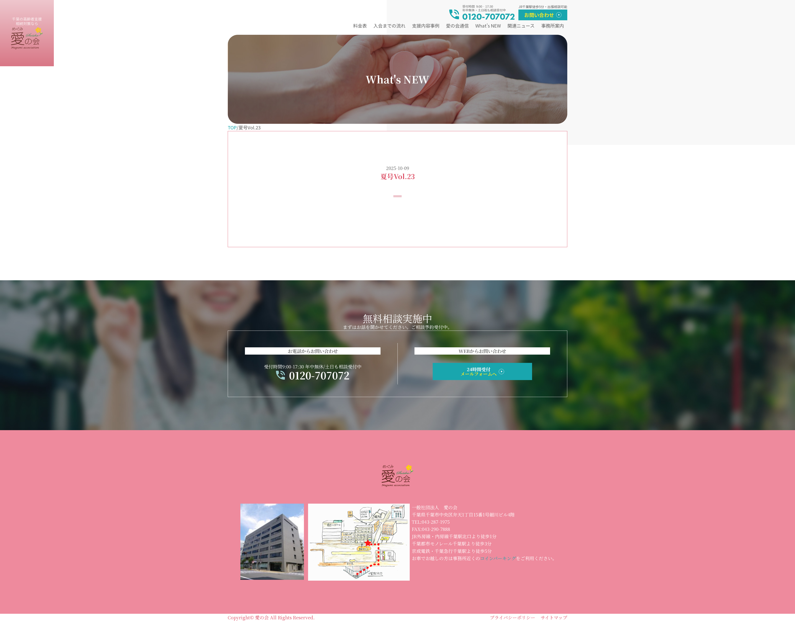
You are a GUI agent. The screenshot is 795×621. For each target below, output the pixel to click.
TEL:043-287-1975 (431, 522)
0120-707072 (319, 375)
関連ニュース (521, 25)
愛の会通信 (457, 25)
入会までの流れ (389, 25)
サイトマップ (554, 617)
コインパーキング (498, 558)
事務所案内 (552, 25)
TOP (232, 127)
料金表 (360, 25)
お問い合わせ (539, 14)
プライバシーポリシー (512, 617)
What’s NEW (488, 25)
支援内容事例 (425, 25)
